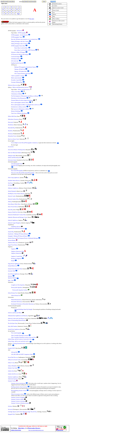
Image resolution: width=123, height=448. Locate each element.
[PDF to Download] (38, 50)
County (29, 1)
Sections (32, 1)
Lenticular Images (15, 56)
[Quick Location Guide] (50, 8)
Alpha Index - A (22, 428)
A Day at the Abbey (16, 91)
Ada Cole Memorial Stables (14, 152)
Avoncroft (10, 409)
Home (2, 1)
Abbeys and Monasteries (24, 89)
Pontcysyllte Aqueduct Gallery (19, 290)
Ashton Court (11, 362)
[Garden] (29, 155)
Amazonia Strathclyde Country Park (16, 214)
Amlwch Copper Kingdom (14, 223)
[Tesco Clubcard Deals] (47, 323)
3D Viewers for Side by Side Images (19, 54)
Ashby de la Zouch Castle (14, 359)
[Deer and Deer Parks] (23, 362)
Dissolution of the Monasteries (18, 98)
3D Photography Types (16, 37)
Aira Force (10, 183)
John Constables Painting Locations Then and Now (23, 337)
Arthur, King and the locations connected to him (20, 339)
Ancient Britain (11, 240)
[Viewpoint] (31, 183)
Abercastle (10, 122)
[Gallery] (50, 19)
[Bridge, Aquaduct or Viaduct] (35, 285)
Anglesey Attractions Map (17, 251)
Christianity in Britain (16, 94)
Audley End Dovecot (13, 374)
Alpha (26, 1)
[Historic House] (24, 201)
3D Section (19, 30)
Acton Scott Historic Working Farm (16, 149)
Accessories (11, 146)
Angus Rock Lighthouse (14, 263)
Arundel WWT (11, 348)
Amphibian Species (16, 226)
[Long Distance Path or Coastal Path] (26, 256)
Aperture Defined (12, 278)
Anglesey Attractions (16, 253)
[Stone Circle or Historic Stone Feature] (28, 139)
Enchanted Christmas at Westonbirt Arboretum (22, 304)
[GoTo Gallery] (5, 22)
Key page (31, 18)
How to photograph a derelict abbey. (20, 102)
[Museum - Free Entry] (33, 149)
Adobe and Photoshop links (14, 157)
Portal (44, 1)
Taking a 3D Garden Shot (20, 71)
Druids (12, 260)
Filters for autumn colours (17, 394)
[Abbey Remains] (29, 87)
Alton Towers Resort (13, 206)
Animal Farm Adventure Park (15, 268)
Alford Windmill (12, 191)
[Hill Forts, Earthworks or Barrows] (45, 318)
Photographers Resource (34, 428)
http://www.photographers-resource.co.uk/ (36, 430)
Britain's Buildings (15, 111)
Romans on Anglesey (16, 258)
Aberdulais (10, 124)
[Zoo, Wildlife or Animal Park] (30, 212)
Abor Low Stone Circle (13, 139)
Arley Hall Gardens (12, 326)
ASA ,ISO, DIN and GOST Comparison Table (22, 354)
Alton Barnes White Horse (14, 204)
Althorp (10, 201)
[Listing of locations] (27, 320)
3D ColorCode (15, 61)
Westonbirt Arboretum (16, 301)
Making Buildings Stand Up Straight (23, 309)
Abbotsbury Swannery (13, 119)
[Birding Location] (23, 85)
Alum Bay (10, 209)
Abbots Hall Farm (12, 116)
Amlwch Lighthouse (13, 220)
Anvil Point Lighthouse (13, 274)
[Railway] (38, 217)
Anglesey (13, 249)
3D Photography (22, 32)
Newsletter (6, 1)
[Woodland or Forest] (23, 136)
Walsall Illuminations (16, 299)
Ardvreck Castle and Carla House (16, 318)
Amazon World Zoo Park (14, 212)
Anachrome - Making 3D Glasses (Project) (18, 234)
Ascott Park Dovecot (13, 357)
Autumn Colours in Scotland (18, 401)
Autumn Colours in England (18, 397)
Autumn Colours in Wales (17, 399)
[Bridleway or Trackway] (35, 149)
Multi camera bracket (16, 78)
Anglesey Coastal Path (16, 256)
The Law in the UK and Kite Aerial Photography (22, 172)
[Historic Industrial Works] (36, 217)
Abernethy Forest (12, 136)
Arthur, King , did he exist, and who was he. (18, 341)
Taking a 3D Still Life (19, 69)
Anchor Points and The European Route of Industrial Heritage (23, 238)
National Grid (14, 165)
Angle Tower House (12, 245)
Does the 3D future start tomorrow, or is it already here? (24, 39)
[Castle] (27, 196)
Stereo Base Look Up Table (21, 48)
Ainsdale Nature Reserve (14, 180)
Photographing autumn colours (18, 390)
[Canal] (32, 242)
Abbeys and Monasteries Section (20, 87)
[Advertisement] (33, 436)
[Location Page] (50, 6)
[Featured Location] (50, 4)
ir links (10, 185)
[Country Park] (21, 362)
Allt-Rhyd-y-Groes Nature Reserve (16, 193)
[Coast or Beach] (21, 122)
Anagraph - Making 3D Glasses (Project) (17, 236)
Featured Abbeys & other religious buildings (22, 100)
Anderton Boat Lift (12, 242)
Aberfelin (10, 130)
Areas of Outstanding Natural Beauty (17, 320)
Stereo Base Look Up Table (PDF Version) (24, 50)
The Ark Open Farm (12, 323)
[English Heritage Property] (33, 359)
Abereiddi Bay (11, 127)
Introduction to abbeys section (18, 106)
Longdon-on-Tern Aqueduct (18, 285)
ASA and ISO (14, 352)
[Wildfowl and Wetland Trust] (26, 348)
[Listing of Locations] (50, 12)
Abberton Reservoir (12, 85)
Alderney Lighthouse (13, 188)
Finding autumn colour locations (19, 387)
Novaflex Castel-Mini (16, 80)
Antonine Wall (11, 271)
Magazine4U (53, 1)
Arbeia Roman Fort (15, 295)
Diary (13, 1)
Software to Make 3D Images (18, 52)
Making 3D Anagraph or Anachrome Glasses (25, 67)
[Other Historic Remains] (33, 293)
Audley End (11, 371)
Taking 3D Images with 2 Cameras (19, 43)
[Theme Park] (31, 160)
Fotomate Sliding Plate (16, 82)
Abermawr (10, 133)
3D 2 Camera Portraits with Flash (22, 73)
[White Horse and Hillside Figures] (36, 204)
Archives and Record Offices (15, 312)
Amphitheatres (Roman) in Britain (16, 228)
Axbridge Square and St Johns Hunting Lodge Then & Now (22, 411)
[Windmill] (26, 191)
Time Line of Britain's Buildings (19, 113)
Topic (23, 1)
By (35, 1)
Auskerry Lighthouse (13, 377)
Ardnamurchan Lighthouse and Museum (18, 315)
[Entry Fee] (33, 160)
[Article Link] (50, 14)
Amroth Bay (11, 231)
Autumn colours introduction (18, 383)
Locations (10, 1)
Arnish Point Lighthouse (14, 329)
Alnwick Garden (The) (13, 199)
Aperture (10, 276)
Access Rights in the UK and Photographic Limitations (24, 142)
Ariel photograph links (16, 163)
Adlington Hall (11, 155)
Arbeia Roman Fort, (12, 293)
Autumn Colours (12, 381)
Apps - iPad (11, 280)
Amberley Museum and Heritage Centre (17, 217)
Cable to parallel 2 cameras (17, 75)
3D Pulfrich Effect (15, 58)
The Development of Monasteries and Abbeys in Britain (25, 96)
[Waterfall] (25, 124)
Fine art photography (16, 333)
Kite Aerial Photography (17, 170)
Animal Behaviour (12, 265)
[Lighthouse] (27, 177)
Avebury (10, 406)
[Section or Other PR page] (50, 22)
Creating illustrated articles (19, 343)
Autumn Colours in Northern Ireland (20, 403)
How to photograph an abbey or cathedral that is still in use (25, 104)
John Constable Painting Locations (20, 335)
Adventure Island (12, 160)
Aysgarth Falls (11, 414)
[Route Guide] (50, 11)
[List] (23, 312)
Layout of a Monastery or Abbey (21, 109)
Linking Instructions (16, 430)
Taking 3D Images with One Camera (20, 41)
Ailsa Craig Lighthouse (13, 177)
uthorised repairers (13, 378)
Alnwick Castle (11, 196)
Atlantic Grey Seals (12, 368)
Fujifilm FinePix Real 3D (17, 63)
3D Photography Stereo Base (18, 45)
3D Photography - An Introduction (19, 35)
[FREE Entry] (25, 85)
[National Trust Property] (27, 124)
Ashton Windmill (12, 365)
